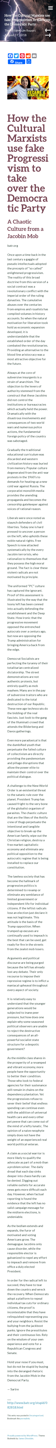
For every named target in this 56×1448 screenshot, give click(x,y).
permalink (25, 1418)
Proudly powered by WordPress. (22, 1435)
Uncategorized (36, 1415)
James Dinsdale (26, 1438)
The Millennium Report (20, 30)
